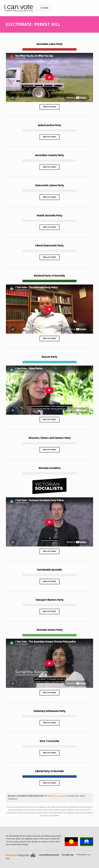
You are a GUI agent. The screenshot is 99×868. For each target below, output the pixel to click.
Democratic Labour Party (49, 185)
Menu (45, 8)
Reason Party (49, 356)
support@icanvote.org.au (49, 855)
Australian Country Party (49, 155)
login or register (59, 796)
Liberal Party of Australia (49, 771)
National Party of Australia (49, 275)
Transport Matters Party (49, 599)
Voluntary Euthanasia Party (49, 711)
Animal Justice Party (49, 125)
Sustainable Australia (49, 569)
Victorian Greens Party (50, 629)
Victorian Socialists (49, 468)
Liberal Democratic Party (49, 245)
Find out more (49, 107)
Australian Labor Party (49, 44)
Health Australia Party (49, 215)
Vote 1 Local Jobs (49, 741)
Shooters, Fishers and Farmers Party (49, 438)
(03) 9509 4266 (68, 855)
